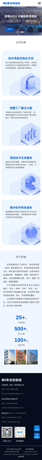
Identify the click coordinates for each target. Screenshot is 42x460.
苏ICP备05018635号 (14, 449)
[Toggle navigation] (39, 3)
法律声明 (21, 457)
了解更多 (9, 29)
